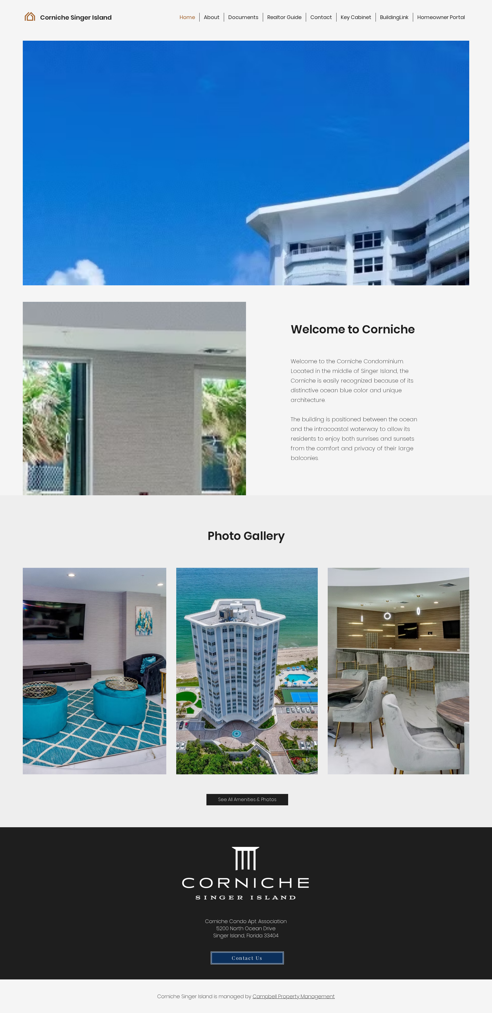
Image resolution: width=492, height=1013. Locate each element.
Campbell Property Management (294, 996)
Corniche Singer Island (76, 17)
